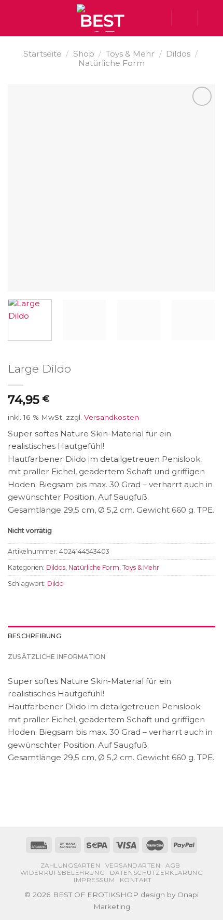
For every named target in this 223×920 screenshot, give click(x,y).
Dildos (178, 54)
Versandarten (133, 865)
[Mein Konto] (184, 18)
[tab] (111, 636)
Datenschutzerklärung (156, 872)
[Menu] (14, 18)
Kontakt (136, 880)
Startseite (42, 54)
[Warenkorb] (210, 18)
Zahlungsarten (70, 865)
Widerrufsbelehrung (62, 872)
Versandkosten (111, 417)
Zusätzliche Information (57, 657)
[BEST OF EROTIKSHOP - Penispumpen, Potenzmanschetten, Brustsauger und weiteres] (102, 18)
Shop (83, 54)
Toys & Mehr (130, 54)
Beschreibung (34, 636)
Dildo (55, 583)
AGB (172, 865)
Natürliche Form (111, 63)
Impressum (94, 880)
